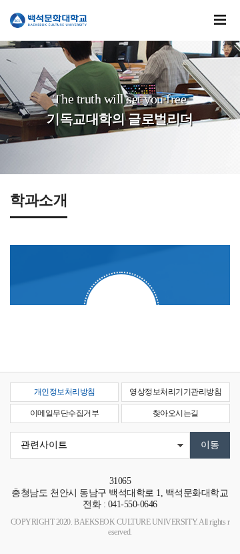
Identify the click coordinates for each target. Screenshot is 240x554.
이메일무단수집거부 (64, 413)
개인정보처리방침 (64, 391)
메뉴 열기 (220, 20)
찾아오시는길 (176, 413)
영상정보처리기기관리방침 (175, 391)
